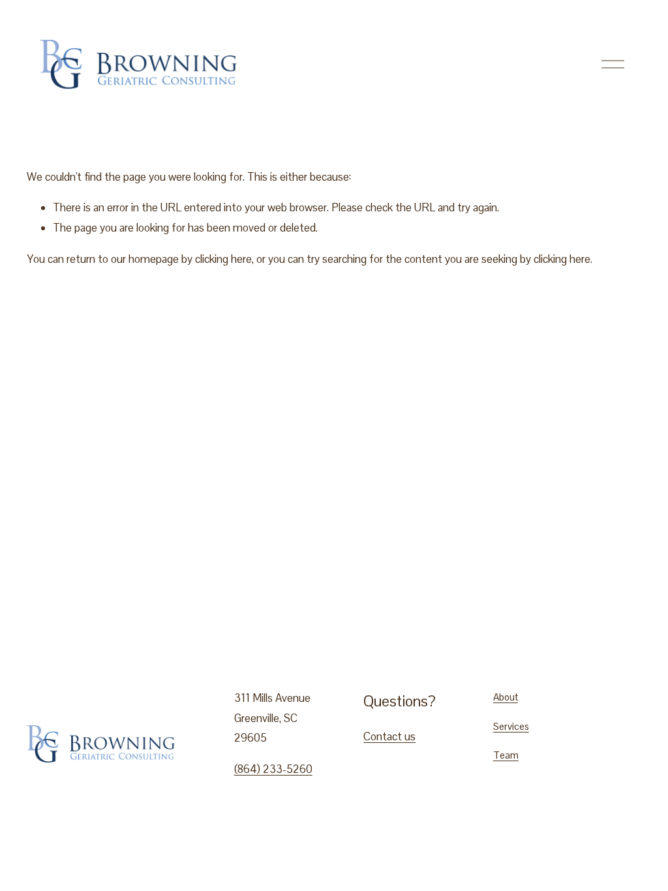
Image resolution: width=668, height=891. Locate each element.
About (505, 697)
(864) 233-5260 (273, 769)
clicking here (223, 259)
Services (511, 726)
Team (506, 755)
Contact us (389, 736)
